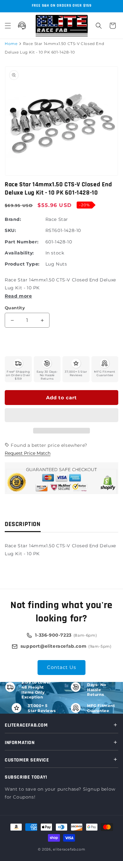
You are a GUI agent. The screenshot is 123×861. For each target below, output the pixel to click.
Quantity (15, 307)
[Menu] (8, 26)
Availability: (19, 253)
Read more (18, 296)
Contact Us (61, 667)
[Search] (99, 26)
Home (11, 43)
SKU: (10, 230)
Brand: (13, 219)
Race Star (56, 219)
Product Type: (22, 264)
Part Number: (21, 242)
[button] (61, 415)
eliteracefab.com (69, 849)
